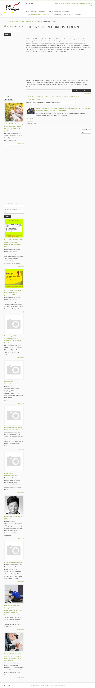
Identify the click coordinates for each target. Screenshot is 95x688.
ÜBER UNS (79, 15)
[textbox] (14, 212)
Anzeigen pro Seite (86, 129)
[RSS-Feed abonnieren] (27, 4)
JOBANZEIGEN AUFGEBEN (35, 12)
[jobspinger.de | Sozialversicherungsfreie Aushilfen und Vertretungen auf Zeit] (11, 8)
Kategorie (28, 102)
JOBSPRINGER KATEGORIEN (70, 96)
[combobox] (55, 102)
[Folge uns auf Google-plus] (32, 4)
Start (5, 21)
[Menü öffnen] (90, 9)
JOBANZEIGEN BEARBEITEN (59, 12)
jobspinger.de (36, 685)
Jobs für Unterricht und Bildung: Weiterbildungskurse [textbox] (54, 102)
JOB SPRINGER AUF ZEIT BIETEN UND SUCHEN (22, 21)
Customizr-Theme (61, 685)
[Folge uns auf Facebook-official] (30, 4)
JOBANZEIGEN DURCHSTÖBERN (39, 15)
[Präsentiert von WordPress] (47, 684)
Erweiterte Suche (87, 93)
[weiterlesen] (20, 143)
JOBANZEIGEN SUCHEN (62, 15)
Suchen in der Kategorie (10, 209)
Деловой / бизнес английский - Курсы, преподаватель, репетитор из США (13, 293)
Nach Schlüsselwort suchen (11, 203)
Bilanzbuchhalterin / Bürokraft (13, 562)
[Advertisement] (14, 66)
